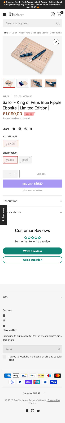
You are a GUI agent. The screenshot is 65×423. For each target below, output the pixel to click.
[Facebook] (4, 315)
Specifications (12, 212)
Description (10, 201)
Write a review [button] (32, 251)
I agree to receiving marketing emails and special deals (34, 358)
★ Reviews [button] (3, 215)
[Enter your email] (58, 349)
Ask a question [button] (32, 259)
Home (5, 33)
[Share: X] (20, 129)
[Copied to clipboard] (31, 129)
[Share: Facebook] (14, 129)
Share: (6, 129)
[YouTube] (4, 326)
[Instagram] (4, 320)
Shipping (6, 118)
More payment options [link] (32, 190)
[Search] (58, 23)
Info (5, 297)
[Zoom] (56, 42)
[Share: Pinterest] (26, 129)
